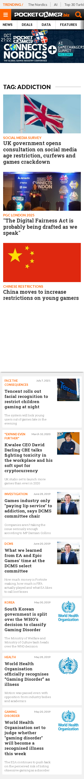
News (8, 25)
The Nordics (37, 4)
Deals (27, 25)
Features (68, 25)
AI (56, 4)
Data (46, 25)
